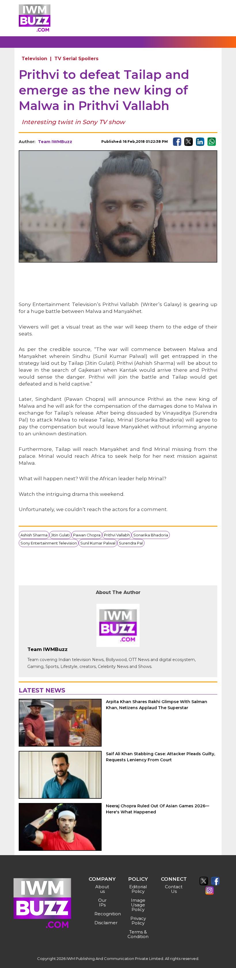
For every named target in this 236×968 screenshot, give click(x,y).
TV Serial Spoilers (76, 58)
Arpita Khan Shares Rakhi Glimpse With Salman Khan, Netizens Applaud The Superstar (156, 704)
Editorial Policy (138, 889)
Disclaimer (102, 922)
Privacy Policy (138, 921)
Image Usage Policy (138, 904)
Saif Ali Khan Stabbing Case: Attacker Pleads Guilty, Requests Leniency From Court (160, 756)
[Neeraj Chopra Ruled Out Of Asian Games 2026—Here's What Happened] (60, 827)
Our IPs (102, 902)
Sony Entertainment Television (48, 543)
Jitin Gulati (60, 535)
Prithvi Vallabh (117, 535)
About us (102, 889)
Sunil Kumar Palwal (97, 543)
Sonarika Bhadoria (150, 535)
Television (34, 58)
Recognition (102, 913)
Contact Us (173, 889)
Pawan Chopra (86, 535)
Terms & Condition (138, 934)
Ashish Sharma (33, 535)
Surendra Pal (131, 543)
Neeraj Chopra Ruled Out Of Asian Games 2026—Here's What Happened (157, 809)
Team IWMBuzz (55, 141)
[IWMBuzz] (34, 18)
